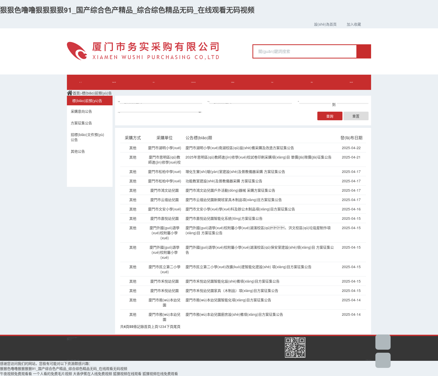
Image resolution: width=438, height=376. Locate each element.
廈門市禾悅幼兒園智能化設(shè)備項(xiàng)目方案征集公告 (233, 281)
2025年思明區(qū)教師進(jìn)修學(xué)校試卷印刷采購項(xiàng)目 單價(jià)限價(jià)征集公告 (259, 157)
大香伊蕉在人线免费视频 (92, 373)
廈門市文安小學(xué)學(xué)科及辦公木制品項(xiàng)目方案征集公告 (240, 208)
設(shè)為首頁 (325, 24)
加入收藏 (354, 24)
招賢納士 (312, 82)
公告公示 (154, 82)
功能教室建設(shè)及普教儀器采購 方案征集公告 (224, 180)
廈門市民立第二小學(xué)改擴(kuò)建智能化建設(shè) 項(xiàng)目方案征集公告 (249, 266)
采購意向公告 (81, 111)
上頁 (154, 326)
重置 (355, 115)
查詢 (329, 115)
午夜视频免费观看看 (16, 373)
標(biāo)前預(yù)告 (97, 92)
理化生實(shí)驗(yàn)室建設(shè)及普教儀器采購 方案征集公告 (235, 171)
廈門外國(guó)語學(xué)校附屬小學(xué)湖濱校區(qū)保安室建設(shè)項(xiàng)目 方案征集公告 (260, 250)
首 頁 (81, 82)
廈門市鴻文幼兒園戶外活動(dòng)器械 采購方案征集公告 (230, 190)
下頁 (169, 326)
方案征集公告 (81, 122)
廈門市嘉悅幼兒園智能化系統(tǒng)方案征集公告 (224, 218)
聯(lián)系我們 (351, 82)
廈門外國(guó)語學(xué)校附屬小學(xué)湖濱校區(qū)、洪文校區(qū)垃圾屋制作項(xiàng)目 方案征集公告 (258, 230)
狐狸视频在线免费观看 (160, 373)
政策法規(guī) (232, 82)
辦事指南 (272, 82)
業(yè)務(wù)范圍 (193, 82)
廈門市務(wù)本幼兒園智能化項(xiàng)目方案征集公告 (228, 299)
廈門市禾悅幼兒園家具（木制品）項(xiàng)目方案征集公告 (232, 290)
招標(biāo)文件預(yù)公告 (87, 137)
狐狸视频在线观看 (127, 373)
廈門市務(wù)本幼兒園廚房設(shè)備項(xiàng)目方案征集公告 (234, 314)
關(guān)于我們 (114, 82)
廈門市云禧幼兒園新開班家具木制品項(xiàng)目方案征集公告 (234, 199)
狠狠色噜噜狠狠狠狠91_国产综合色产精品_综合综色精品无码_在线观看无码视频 (127, 10)
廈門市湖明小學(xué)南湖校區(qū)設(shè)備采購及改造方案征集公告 (240, 147)
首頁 (76, 92)
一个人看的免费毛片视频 (52, 373)
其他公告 (78, 151)
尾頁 (176, 326)
